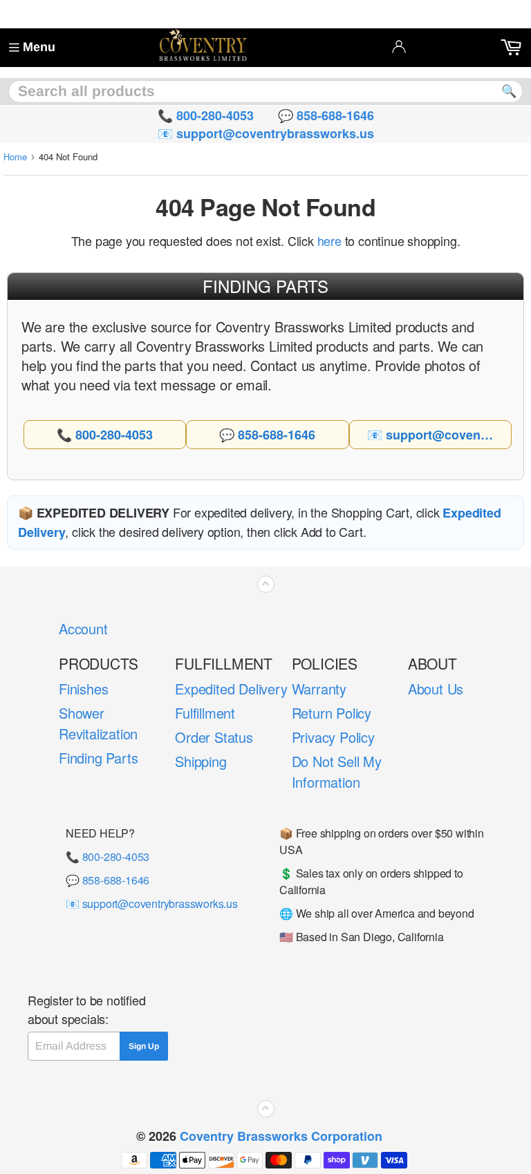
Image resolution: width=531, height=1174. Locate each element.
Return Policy (331, 713)
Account (83, 628)
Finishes (83, 689)
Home (15, 156)
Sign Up (144, 1046)
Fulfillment (205, 713)
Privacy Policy (333, 737)
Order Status (214, 737)
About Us (435, 689)
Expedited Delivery (231, 689)
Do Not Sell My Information (337, 771)
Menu (39, 47)
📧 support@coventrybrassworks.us (152, 903)
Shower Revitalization (98, 723)
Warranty (319, 689)
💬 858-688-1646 (107, 880)
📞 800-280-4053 (107, 856)
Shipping (200, 761)
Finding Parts (98, 758)
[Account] (399, 46)
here (329, 240)
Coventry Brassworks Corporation (281, 1136)
